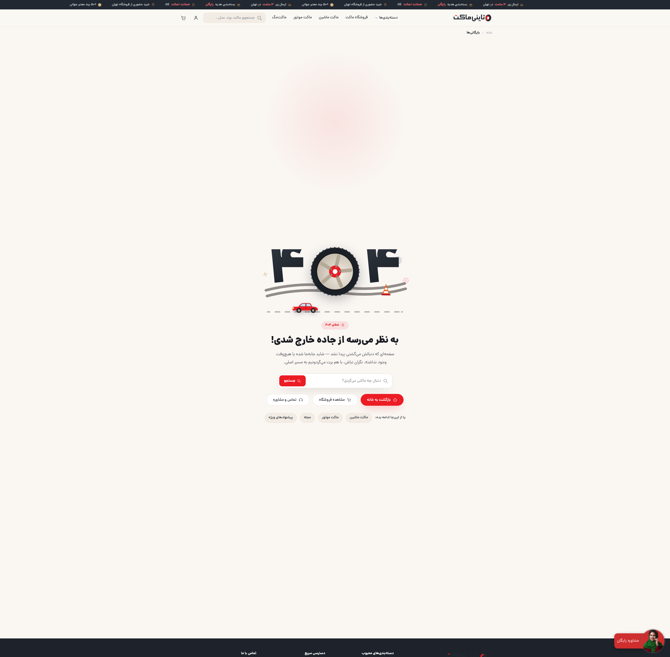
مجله (307, 417)
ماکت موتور (302, 18)
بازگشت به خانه (379, 400)
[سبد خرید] (183, 18)
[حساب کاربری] (196, 18)
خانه (489, 32)
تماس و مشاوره (285, 400)
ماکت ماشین (329, 18)
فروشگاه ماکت (356, 18)
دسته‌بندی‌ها (388, 18)
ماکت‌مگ (279, 18)
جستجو (289, 381)
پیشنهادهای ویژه (281, 417)
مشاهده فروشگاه (332, 400)
